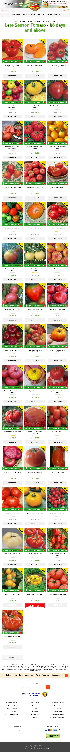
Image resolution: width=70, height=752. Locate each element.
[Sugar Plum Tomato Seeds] (57, 497)
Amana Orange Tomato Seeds (34, 65)
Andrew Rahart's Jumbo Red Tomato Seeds (58, 66)
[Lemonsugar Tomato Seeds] (12, 578)
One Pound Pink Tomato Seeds (57, 594)
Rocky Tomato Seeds (58, 472)
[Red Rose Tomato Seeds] (35, 456)
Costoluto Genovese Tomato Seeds (35, 147)
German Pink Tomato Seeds (12, 309)
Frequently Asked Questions (58, 717)
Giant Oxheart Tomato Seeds (58, 309)
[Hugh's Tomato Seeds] (35, 375)
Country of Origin (35, 34)
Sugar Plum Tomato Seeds (57, 513)
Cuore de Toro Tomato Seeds (12, 187)
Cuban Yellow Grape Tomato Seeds (58, 147)
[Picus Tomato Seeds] (57, 416)
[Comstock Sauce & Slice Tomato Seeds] (12, 131)
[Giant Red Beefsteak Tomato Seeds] (12, 621)
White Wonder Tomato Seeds (12, 554)
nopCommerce (38, 745)
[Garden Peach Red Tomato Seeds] (12, 253)
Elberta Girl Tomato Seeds (12, 228)
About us (58, 709)
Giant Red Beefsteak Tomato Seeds (12, 637)
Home (15, 21)
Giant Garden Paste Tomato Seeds (57, 554)
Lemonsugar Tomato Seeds (12, 594)
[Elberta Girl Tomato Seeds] (12, 212)
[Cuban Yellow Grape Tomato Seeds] (57, 131)
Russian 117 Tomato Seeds (12, 513)
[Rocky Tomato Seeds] (57, 456)
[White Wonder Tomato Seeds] (12, 538)
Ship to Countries (31, 15)
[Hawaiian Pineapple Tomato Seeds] (57, 334)
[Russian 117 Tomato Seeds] (12, 497)
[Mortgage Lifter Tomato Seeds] (12, 416)
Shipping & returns (12, 709)
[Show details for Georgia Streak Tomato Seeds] (57, 253)
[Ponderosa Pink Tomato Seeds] (12, 456)
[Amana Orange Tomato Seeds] (35, 49)
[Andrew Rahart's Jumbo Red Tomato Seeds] (57, 49)
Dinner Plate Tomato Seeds (35, 187)
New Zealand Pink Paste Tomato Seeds (35, 432)
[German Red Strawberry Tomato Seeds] (35, 293)
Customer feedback (11, 706)
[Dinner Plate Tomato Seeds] (35, 171)
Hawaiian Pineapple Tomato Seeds (57, 351)
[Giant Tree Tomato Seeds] (12, 334)
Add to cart (12, 76)
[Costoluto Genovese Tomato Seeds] (35, 131)
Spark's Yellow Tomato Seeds (35, 513)
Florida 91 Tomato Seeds (58, 228)
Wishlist (35, 717)
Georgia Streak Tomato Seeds (57, 269)
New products (58, 706)
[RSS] (19, 730)
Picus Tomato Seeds (58, 431)
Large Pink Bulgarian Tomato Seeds (58, 391)
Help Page (15, 15)
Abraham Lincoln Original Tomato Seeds (12, 66)
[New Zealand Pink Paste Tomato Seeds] (35, 416)
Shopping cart (35, 714)
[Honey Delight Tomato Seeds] (35, 578)
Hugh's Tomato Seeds (35, 391)
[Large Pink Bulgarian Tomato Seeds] (57, 375)
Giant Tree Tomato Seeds (12, 350)
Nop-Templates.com (38, 747)
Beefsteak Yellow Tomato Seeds (35, 106)
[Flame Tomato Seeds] (35, 212)
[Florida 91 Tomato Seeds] (57, 212)
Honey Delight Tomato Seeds (35, 594)
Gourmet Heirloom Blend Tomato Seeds (35, 351)
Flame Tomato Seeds (35, 228)
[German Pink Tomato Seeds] (12, 293)
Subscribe (48, 687)
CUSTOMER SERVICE (51, 15)
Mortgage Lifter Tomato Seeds (12, 431)
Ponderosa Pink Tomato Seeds (12, 472)
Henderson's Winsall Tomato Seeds (12, 391)
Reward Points (58, 711)
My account (35, 706)
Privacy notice (12, 711)
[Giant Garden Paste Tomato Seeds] (57, 538)
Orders (35, 709)
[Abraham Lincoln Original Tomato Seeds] (12, 49)
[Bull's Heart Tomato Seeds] (57, 90)
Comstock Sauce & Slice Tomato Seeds (12, 147)
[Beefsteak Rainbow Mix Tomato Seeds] (12, 90)
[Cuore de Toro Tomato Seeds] (12, 171)
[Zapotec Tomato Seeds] (35, 538)
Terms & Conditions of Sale (11, 714)
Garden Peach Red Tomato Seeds (12, 269)
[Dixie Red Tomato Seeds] (57, 171)
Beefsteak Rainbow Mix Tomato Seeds (12, 106)
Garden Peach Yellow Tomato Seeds (35, 269)
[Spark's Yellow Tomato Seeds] (35, 497)
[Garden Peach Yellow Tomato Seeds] (35, 253)
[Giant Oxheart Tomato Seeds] (57, 293)
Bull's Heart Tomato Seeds (57, 106)
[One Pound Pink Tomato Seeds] (57, 578)
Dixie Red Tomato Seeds (57, 187)
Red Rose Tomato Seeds (35, 472)
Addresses (35, 711)
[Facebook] (16, 730)
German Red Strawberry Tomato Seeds (35, 310)
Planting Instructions (58, 714)
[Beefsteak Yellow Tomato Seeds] (35, 90)
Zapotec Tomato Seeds (35, 554)
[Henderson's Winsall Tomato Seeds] (12, 375)
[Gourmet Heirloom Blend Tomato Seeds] (35, 334)
